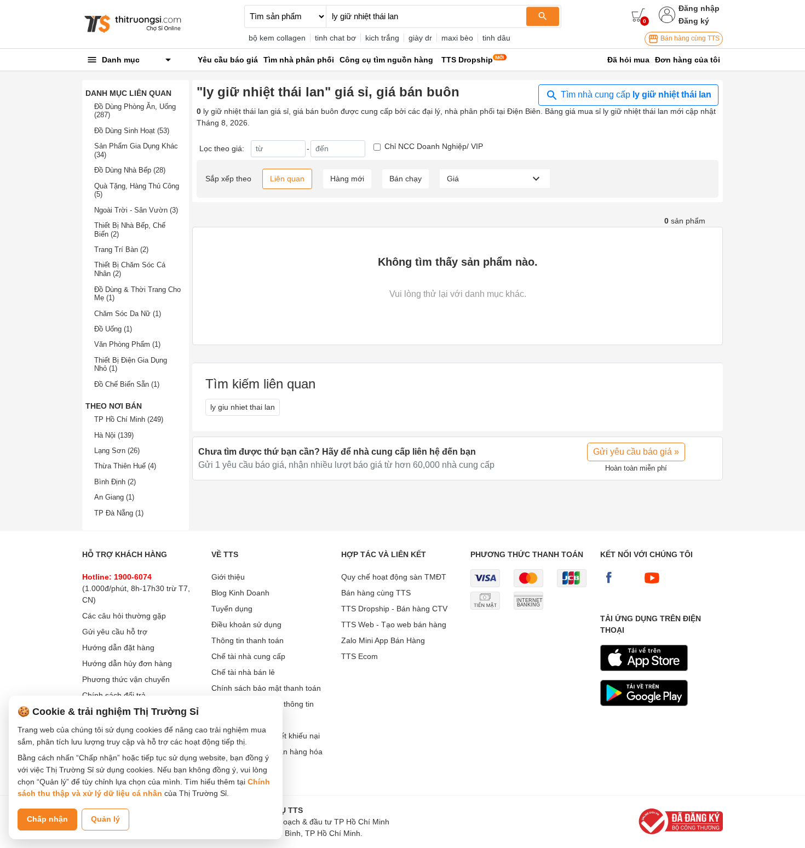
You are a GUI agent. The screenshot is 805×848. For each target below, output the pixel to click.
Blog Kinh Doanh (240, 592)
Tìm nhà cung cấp (635, 94)
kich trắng (382, 37)
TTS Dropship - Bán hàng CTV (394, 608)
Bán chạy (405, 178)
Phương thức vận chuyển (126, 679)
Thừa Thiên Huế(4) (125, 466)
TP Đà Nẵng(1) (118, 513)
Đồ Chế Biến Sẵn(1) (126, 384)
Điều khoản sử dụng (246, 624)
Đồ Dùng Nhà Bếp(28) (129, 170)
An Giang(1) (114, 497)
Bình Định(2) (115, 482)
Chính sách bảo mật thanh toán (266, 688)
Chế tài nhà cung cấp (248, 656)
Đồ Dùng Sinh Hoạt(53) (131, 131)
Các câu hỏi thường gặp (124, 615)
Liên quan (287, 178)
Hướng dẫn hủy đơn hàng (127, 663)
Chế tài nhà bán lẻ (243, 672)
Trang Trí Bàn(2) (121, 249)
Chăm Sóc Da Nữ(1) (127, 314)
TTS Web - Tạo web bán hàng (393, 624)
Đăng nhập (699, 8)
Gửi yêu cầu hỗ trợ (114, 631)
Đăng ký (694, 20)
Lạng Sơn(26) (117, 450)
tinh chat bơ (335, 37)
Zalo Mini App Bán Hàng (383, 640)
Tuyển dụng (231, 608)
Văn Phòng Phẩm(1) (127, 344)
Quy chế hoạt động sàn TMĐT (393, 576)
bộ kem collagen (277, 37)
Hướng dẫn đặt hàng (118, 647)
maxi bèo (457, 37)
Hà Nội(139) (114, 435)
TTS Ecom (359, 656)
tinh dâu (496, 37)
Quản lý (105, 819)
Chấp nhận (47, 819)
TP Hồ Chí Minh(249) (128, 419)
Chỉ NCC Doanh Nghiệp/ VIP (433, 146)
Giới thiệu (228, 576)
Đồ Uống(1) (113, 329)
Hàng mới (347, 178)
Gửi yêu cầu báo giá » (636, 451)
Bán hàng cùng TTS (689, 38)
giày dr (420, 37)
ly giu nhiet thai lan (242, 407)
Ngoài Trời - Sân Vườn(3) (136, 210)
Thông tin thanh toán (247, 640)
